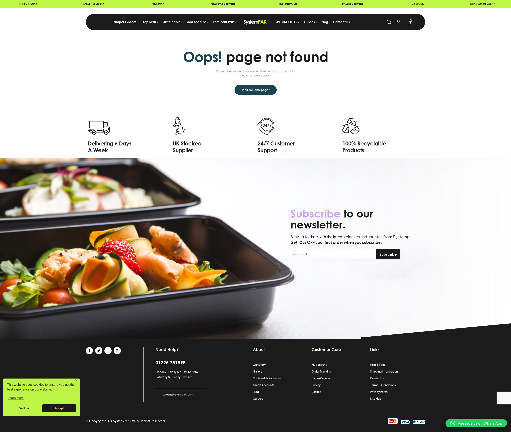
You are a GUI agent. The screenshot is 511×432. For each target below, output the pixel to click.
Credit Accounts (263, 385)
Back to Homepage (255, 90)
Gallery (257, 371)
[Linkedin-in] (108, 350)
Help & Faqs (377, 364)
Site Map (375, 398)
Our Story (259, 364)
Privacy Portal (379, 391)
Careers (258, 398)
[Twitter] (98, 350)
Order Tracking (321, 371)
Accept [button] (59, 408)
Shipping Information (384, 371)
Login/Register (321, 378)
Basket (316, 391)
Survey (316, 385)
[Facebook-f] (89, 350)
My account (319, 364)
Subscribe (388, 254)
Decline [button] (24, 408)
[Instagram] (117, 350)
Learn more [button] (16, 398)
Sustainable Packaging (267, 378)
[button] (476, 423)
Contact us (377, 378)
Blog (256, 391)
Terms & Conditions (383, 385)
